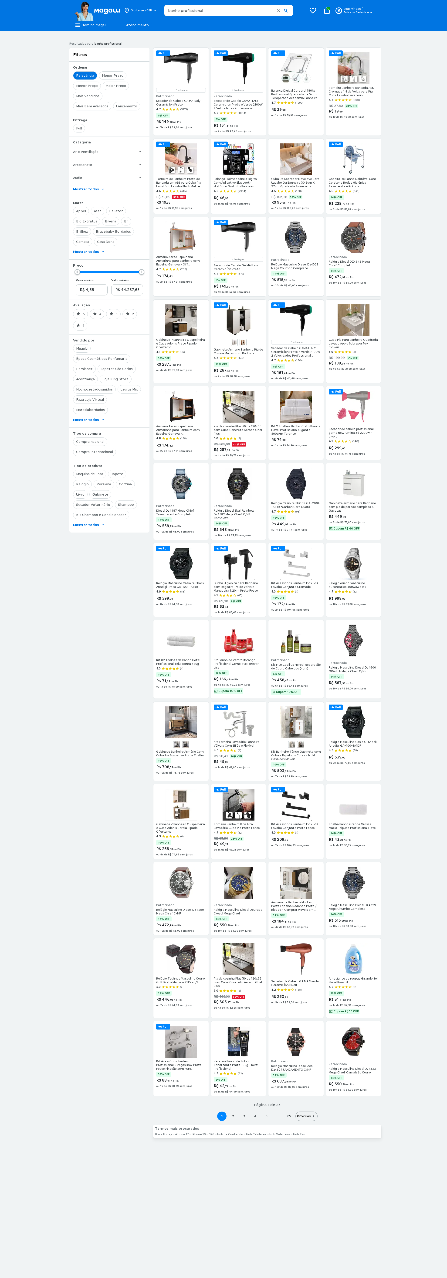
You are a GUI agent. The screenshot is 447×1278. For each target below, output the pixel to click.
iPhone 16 (199, 1134)
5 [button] (266, 1116)
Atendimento (137, 25)
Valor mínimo (85, 280)
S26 (211, 1134)
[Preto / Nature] (300, 744)
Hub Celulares (256, 1134)
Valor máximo (120, 280)
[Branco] (234, 342)
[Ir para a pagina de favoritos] (313, 10)
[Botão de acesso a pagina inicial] (97, 10)
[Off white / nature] (291, 744)
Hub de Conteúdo (230, 1134)
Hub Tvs (299, 1134)
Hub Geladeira (279, 1134)
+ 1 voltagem (181, 90)
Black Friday (163, 1134)
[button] (278, 10)
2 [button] (233, 1116)
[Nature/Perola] (243, 342)
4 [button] (255, 1116)
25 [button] (289, 1116)
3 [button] (244, 1116)
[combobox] (228, 10)
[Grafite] (185, 744)
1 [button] (222, 1116)
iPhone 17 (182, 1134)
